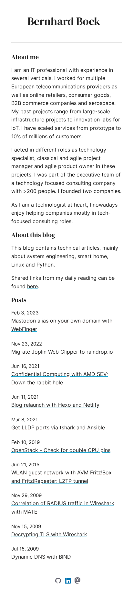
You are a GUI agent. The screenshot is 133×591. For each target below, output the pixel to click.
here (32, 286)
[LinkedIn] (68, 581)
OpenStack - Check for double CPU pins (60, 450)
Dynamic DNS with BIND (41, 556)
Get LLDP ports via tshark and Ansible (58, 427)
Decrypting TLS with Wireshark (49, 534)
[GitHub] (59, 581)
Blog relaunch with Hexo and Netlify (55, 405)
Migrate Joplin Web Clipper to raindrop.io (62, 351)
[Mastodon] (77, 581)
